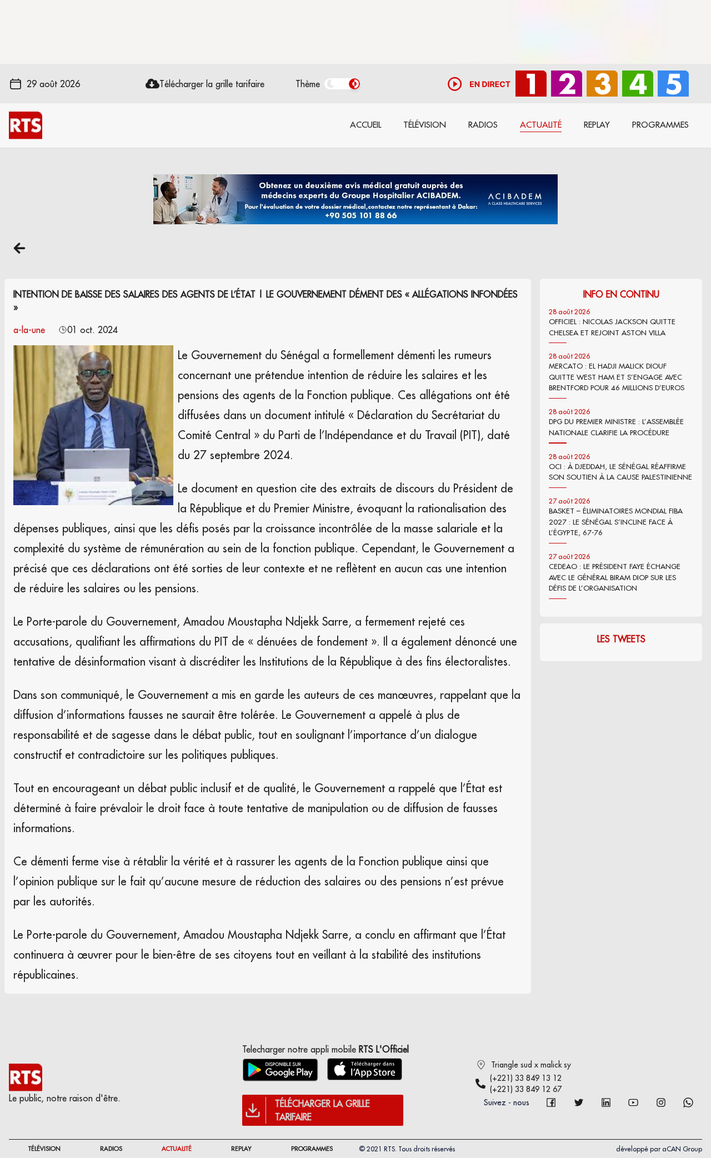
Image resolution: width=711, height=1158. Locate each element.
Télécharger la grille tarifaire (211, 83)
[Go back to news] (19, 248)
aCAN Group (682, 1149)
